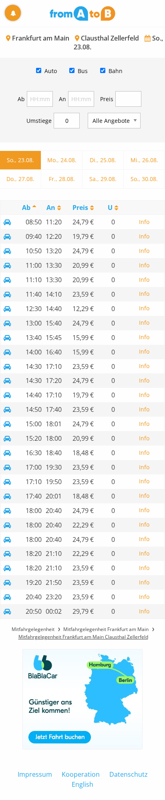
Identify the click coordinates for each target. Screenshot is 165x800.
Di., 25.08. (103, 160)
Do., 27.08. (20, 179)
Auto (50, 71)
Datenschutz (128, 774)
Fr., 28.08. (62, 179)
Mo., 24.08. (61, 160)
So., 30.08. (144, 179)
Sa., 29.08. (103, 179)
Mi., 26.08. (144, 160)
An (62, 99)
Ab (21, 99)
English (82, 784)
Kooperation (81, 774)
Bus (83, 71)
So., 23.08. (20, 160)
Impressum (35, 774)
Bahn (116, 71)
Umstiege (39, 120)
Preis (106, 99)
